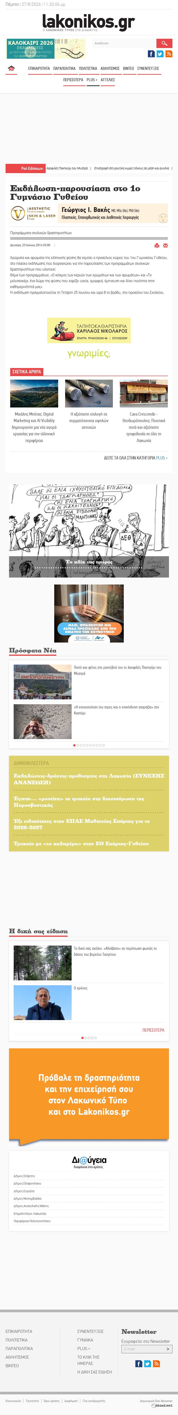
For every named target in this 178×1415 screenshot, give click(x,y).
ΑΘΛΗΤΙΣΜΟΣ (110, 68)
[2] (77, 745)
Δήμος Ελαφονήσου (27, 1183)
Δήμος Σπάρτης (24, 1176)
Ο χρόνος (80, 988)
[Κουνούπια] (89, 613)
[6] (90, 745)
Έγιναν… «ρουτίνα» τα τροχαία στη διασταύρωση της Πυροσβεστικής (79, 801)
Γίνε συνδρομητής (94, 1401)
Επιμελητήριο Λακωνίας (30, 1213)
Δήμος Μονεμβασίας (27, 1198)
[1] (74, 745)
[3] (81, 745)
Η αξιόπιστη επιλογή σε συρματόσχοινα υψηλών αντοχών (88, 420)
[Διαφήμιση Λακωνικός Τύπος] (89, 1097)
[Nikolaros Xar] (89, 330)
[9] (100, 745)
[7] (94, 745)
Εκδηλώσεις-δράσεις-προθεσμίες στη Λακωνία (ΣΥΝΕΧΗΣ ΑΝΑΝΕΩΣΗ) (89, 779)
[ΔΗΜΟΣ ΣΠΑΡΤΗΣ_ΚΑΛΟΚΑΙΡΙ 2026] (46, 49)
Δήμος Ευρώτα (24, 1191)
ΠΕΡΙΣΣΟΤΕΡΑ (153, 1030)
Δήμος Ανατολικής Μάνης (31, 1206)
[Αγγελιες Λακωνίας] (89, 353)
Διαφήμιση (71, 1401)
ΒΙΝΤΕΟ (128, 68)
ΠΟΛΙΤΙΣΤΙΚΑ (88, 68)
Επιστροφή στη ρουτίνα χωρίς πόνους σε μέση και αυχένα (105, 168)
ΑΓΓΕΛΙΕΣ (108, 79)
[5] (87, 745)
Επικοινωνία (13, 1401)
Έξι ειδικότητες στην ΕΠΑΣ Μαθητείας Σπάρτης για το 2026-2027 (82, 824)
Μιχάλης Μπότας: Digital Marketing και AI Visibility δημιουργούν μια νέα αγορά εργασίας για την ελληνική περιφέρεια (34, 427)
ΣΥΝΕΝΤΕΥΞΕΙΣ (148, 68)
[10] (103, 745)
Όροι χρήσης (52, 1401)
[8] (97, 745)
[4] (84, 745)
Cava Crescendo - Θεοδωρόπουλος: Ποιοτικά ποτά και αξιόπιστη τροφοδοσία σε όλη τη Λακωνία (144, 427)
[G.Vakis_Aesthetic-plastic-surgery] (89, 213)
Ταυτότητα (32, 1401)
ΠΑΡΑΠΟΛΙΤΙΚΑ (64, 68)
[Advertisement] (89, 129)
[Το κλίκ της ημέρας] (89, 531)
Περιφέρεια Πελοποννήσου (32, 1221)
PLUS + (92, 79)
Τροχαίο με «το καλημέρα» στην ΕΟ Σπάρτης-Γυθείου (81, 843)
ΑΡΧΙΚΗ (11, 70)
